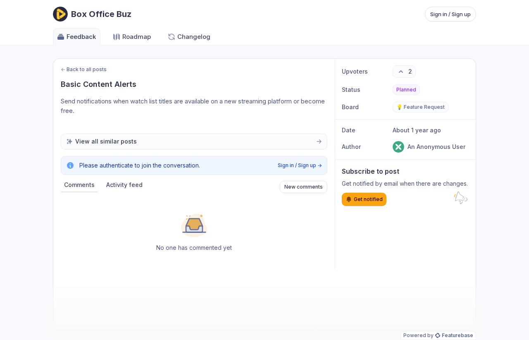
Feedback (81, 37)
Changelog (193, 37)
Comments (79, 184)
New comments (303, 187)
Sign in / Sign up (450, 14)
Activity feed (124, 184)
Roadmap (136, 37)
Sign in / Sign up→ (300, 165)
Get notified (368, 199)
